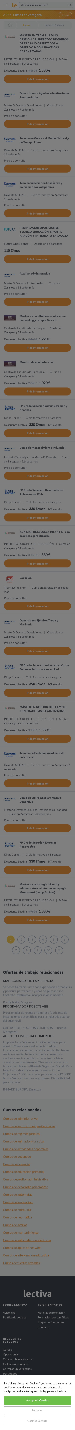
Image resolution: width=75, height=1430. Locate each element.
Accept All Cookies (37, 1400)
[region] (37, 1402)
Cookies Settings (37, 1420)
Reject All (37, 1410)
